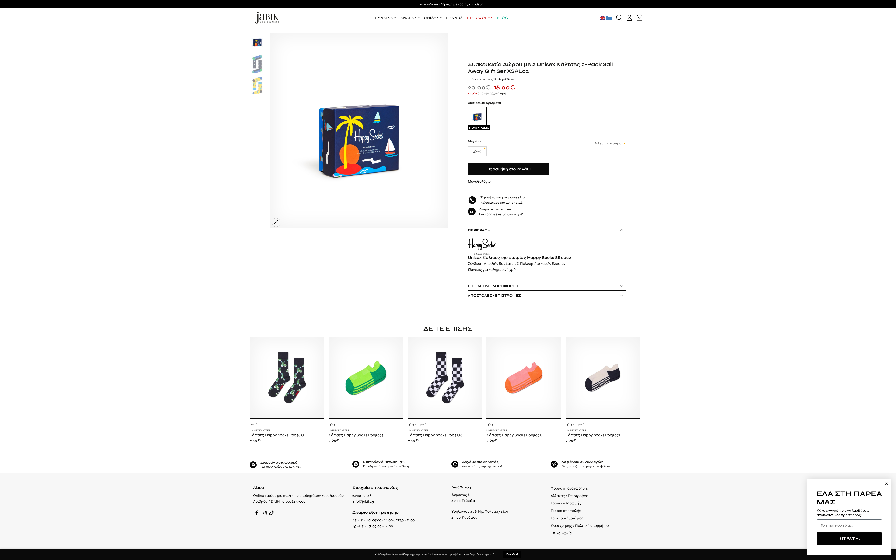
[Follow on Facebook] (256, 513)
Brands (454, 17)
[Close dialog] (886, 484)
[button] (619, 17)
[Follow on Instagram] (264, 513)
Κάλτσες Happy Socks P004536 (435, 435)
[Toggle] (621, 230)
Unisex (431, 17)
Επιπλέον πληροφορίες (493, 286)
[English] (603, 17)
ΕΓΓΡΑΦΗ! (849, 538)
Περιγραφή (479, 230)
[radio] (477, 151)
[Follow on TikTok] (271, 513)
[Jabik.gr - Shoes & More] (267, 18)
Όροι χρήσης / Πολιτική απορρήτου (580, 525)
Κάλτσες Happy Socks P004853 (277, 435)
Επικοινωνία (561, 533)
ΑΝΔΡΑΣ (408, 17)
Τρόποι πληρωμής (566, 503)
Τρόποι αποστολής (566, 510)
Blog (502, 17)
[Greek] (609, 17)
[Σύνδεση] (629, 17)
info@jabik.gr (363, 501)
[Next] (438, 130)
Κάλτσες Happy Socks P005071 (593, 435)
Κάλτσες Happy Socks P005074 (356, 435)
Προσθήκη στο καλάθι (508, 169)
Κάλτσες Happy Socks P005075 (514, 435)
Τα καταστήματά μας (567, 518)
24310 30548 (514, 202)
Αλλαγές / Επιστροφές (569, 496)
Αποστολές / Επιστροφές (494, 295)
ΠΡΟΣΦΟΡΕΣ (480, 17)
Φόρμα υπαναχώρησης (570, 488)
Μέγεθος (475, 141)
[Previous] (279, 130)
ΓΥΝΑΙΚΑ (384, 17)
